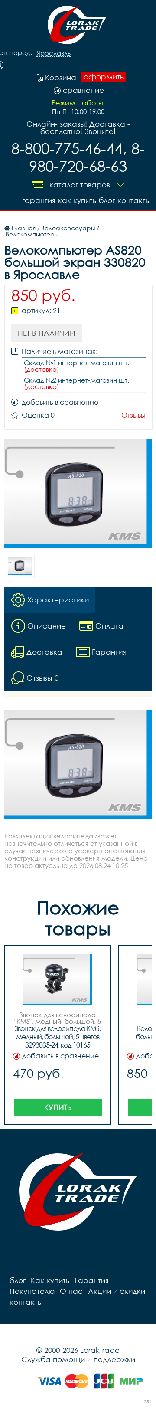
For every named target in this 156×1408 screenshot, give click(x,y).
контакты (133, 200)
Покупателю (32, 1291)
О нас (71, 1291)
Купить (58, 1107)
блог (107, 200)
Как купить (77, 200)
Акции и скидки (116, 1291)
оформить (104, 76)
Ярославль (53, 53)
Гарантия (38, 200)
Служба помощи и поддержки (78, 1359)
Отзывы (133, 415)
